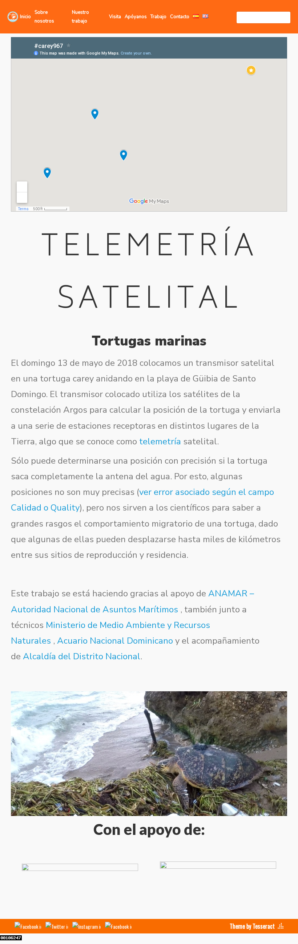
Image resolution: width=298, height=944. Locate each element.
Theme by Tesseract (252, 926)
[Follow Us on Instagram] (86, 926)
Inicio (25, 16)
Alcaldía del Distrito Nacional (81, 656)
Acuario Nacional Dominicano (115, 641)
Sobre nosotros (44, 16)
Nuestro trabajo (80, 16)
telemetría (160, 441)
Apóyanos (136, 16)
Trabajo (158, 16)
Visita (115, 16)
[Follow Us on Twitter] (56, 926)
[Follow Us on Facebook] (28, 926)
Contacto (179, 16)
